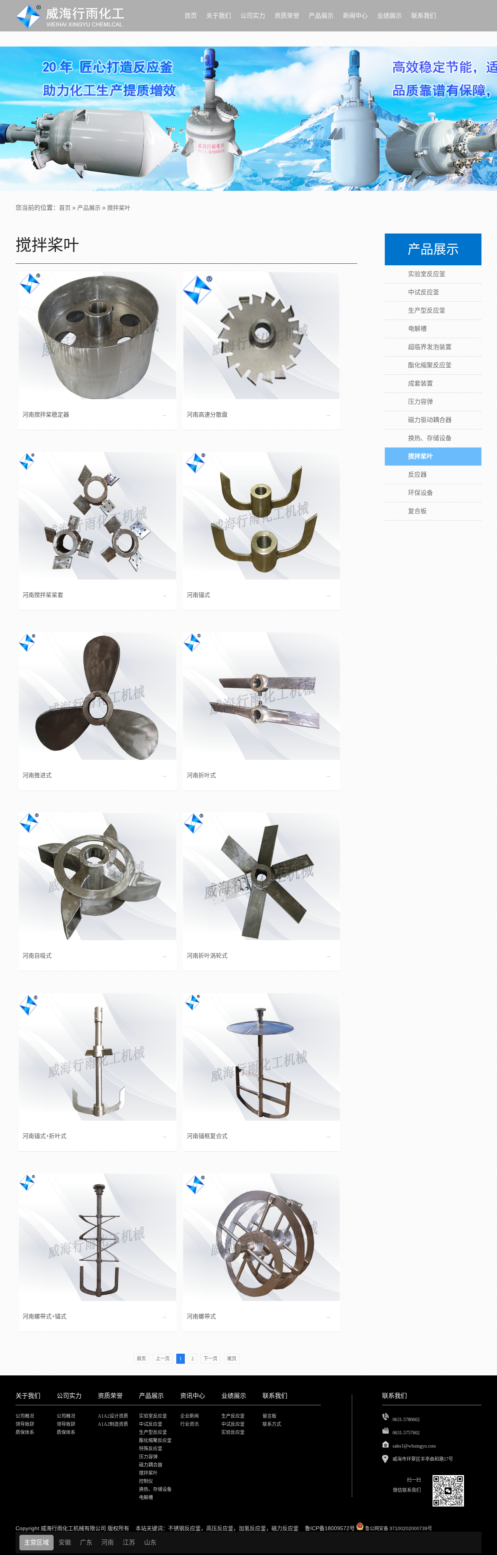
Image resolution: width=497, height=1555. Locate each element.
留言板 (269, 1416)
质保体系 (25, 1432)
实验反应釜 (233, 1432)
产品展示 (89, 207)
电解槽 (146, 1497)
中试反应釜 (150, 1424)
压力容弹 (148, 1457)
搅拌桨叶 (118, 207)
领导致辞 (25, 1424)
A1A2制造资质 (113, 1424)
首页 (65, 207)
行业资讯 (189, 1424)
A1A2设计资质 (113, 1416)
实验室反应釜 (153, 1416)
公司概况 (25, 1416)
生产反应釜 (233, 1416)
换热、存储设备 (155, 1489)
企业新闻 (189, 1416)
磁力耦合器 (150, 1465)
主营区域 (36, 1542)
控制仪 (146, 1481)
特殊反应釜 (150, 1448)
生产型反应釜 (153, 1432)
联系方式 (271, 1424)
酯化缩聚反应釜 (155, 1440)
